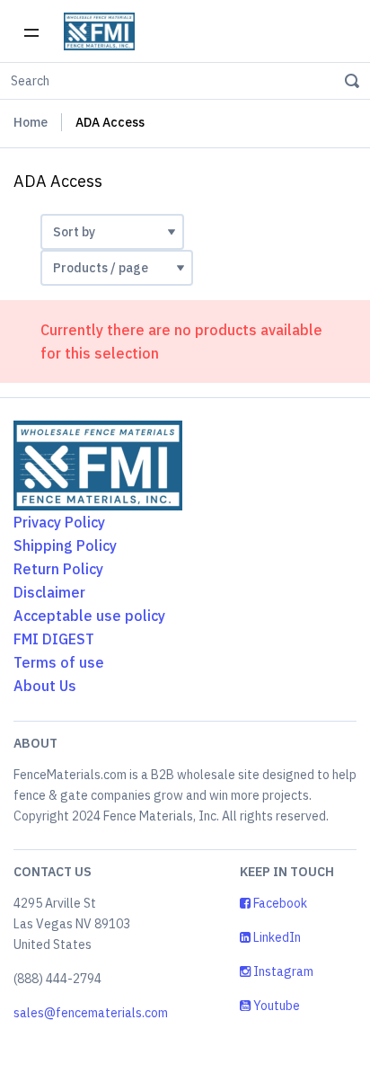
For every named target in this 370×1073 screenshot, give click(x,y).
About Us (44, 686)
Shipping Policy (65, 545)
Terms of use (58, 662)
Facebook (279, 903)
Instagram (282, 971)
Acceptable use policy (89, 616)
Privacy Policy (59, 522)
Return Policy (58, 569)
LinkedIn (276, 937)
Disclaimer (49, 592)
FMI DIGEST (53, 639)
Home (30, 122)
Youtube (275, 1006)
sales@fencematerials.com (90, 1013)
